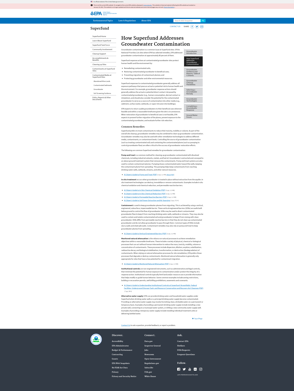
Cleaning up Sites (99, 64)
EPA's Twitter (184, 369)
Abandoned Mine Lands (102, 81)
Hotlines (181, 346)
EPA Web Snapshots (121, 363)
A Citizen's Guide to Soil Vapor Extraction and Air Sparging (147, 200)
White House (150, 377)
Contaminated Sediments (103, 85)
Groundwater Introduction (191, 52)
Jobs (146, 350)
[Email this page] (202, 26)
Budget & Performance (122, 350)
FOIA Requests (183, 350)
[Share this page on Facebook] (192, 26)
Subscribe (148, 368)
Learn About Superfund (101, 40)
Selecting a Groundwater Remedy (191, 91)
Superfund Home (99, 36)
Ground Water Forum (192, 116)
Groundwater (98, 89)
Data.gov (148, 341)
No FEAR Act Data (120, 368)
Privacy (115, 372)
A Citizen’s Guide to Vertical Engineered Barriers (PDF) (145, 233)
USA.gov (148, 372)
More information (169, 7)
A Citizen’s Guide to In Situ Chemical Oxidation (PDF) (144, 190)
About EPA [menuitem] (146, 21)
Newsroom (149, 355)
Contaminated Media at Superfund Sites (101, 76)
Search (203, 20)
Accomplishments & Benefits (100, 59)
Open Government (152, 359)
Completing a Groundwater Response (191, 108)
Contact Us (175, 26)
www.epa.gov (148, 5)
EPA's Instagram (200, 369)
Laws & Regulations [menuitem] (127, 21)
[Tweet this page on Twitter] (197, 26)
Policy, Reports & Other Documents (101, 98)
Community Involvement (102, 49)
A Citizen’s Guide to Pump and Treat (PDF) (140, 174)
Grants (115, 359)
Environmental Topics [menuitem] (103, 21)
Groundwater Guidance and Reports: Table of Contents (193, 72)
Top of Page (198, 318)
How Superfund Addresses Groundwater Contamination (192, 61)
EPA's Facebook (178, 369)
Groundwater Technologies (191, 100)
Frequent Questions (186, 355)
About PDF (170, 175)
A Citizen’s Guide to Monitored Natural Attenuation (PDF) (146, 264)
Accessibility (117, 341)
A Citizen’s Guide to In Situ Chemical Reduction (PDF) (145, 193)
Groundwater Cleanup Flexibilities (191, 82)
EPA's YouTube (189, 369)
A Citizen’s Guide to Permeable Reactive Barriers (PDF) (145, 197)
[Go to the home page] (96, 13)
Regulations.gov (151, 363)
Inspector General (152, 346)
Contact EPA (182, 341)
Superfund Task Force (101, 45)
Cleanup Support (99, 53)
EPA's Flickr (195, 369)
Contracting (117, 355)
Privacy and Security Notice (124, 377)
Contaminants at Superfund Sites (103, 69)
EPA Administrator (120, 346)
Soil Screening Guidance (102, 93)
